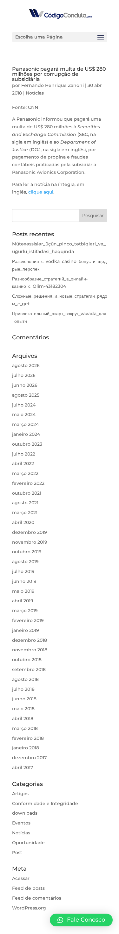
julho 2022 (23, 454)
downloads (24, 813)
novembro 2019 (29, 542)
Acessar (21, 878)
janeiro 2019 (25, 630)
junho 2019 (24, 581)
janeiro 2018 (25, 748)
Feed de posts (28, 888)
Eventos (21, 823)
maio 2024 (24, 414)
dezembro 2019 (29, 532)
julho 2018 (23, 689)
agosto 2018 (25, 679)
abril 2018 (22, 718)
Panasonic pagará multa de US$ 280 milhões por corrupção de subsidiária (59, 74)
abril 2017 (22, 767)
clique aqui (40, 192)
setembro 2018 (29, 669)
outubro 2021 (26, 493)
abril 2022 (23, 463)
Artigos (20, 793)
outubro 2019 (27, 552)
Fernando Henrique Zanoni (52, 85)
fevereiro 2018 (28, 738)
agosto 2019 (25, 561)
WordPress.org (29, 908)
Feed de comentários (36, 898)
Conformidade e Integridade (45, 803)
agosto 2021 (25, 503)
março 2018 (25, 728)
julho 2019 (23, 571)
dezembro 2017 (29, 758)
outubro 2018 (27, 659)
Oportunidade (28, 843)
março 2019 (25, 610)
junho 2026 (24, 385)
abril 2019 (22, 601)
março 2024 (25, 424)
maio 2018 (23, 708)
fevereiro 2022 (28, 483)
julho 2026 (24, 375)
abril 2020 (23, 522)
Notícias (35, 93)
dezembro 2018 (29, 640)
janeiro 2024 (26, 434)
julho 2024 (24, 405)
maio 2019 (23, 591)
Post (17, 852)
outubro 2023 (27, 444)
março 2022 (25, 473)
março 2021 (24, 512)
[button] (81, 920)
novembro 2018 (29, 650)
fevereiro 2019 (28, 620)
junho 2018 (24, 699)
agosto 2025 (25, 395)
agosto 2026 (26, 365)
